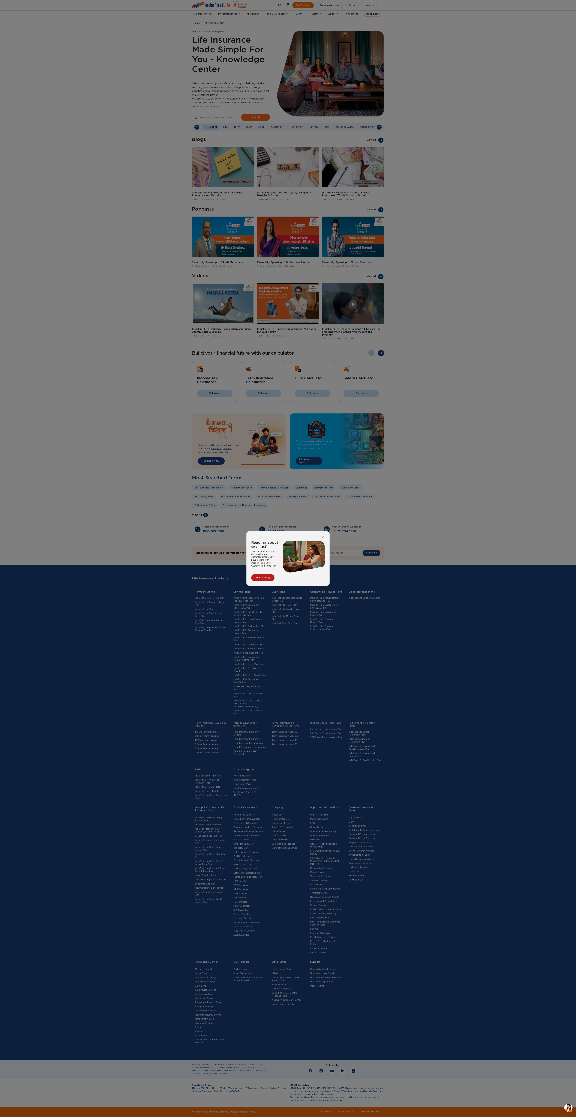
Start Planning (263, 578)
